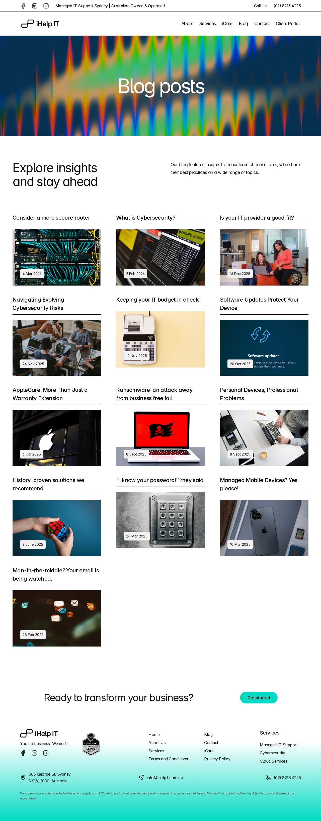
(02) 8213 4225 (287, 5)
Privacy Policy (217, 758)
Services (156, 750)
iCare (209, 750)
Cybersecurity (272, 752)
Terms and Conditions (168, 758)
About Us (157, 742)
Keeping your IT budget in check (157, 299)
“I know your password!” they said (159, 480)
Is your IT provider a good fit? (257, 217)
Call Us (260, 5)
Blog (208, 734)
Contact (211, 742)
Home (153, 734)
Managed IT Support (278, 744)
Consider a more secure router (51, 217)
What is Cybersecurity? (145, 217)
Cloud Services (273, 761)
